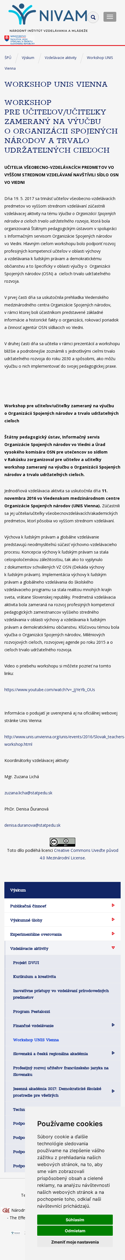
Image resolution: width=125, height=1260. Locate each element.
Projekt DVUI (26, 962)
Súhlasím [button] (75, 1219)
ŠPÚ (8, 57)
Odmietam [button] (75, 1230)
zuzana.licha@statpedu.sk (28, 792)
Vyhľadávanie (93, 17)
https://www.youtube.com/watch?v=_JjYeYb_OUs (49, 689)
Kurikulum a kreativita (34, 976)
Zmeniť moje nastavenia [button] (75, 1241)
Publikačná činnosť (28, 906)
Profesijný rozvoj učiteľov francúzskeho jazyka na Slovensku (60, 1071)
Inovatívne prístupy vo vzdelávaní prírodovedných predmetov (61, 994)
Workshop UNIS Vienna (36, 1039)
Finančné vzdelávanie (33, 1025)
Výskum (28, 57)
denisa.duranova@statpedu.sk (32, 825)
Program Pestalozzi (31, 1011)
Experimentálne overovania (36, 934)
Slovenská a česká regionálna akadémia (50, 1053)
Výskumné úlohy (26, 920)
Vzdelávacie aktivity (60, 57)
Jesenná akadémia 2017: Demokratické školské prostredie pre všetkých (57, 1092)
